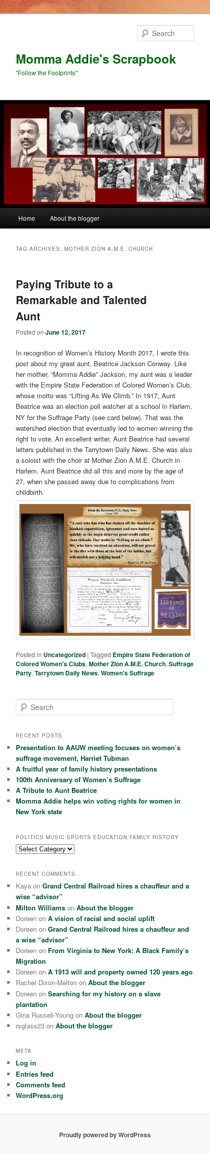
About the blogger (74, 218)
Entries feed (35, 1074)
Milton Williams (40, 907)
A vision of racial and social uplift (101, 918)
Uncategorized (64, 654)
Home (26, 218)
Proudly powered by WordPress (105, 1134)
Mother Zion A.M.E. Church (127, 663)
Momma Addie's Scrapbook (96, 58)
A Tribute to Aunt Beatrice (56, 790)
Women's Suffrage (127, 672)
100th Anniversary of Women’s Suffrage (78, 779)
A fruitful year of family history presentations (86, 769)
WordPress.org (39, 1095)
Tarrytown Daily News (66, 672)
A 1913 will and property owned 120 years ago (120, 972)
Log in (26, 1063)
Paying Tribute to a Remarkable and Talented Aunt (81, 299)
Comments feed (40, 1084)
